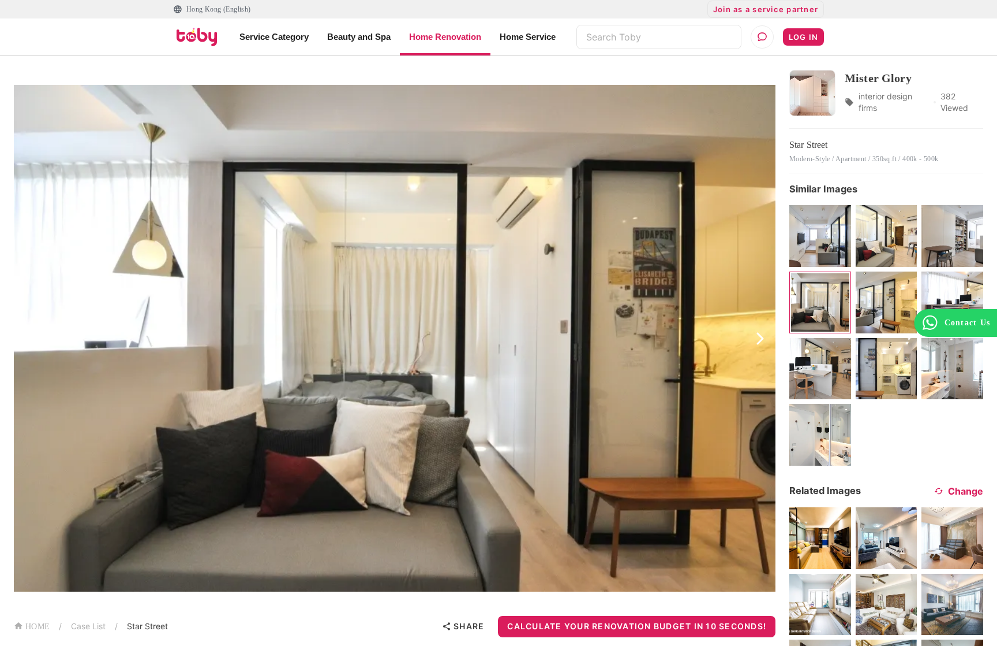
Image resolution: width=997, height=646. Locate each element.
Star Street (147, 626)
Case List (88, 626)
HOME (37, 626)
